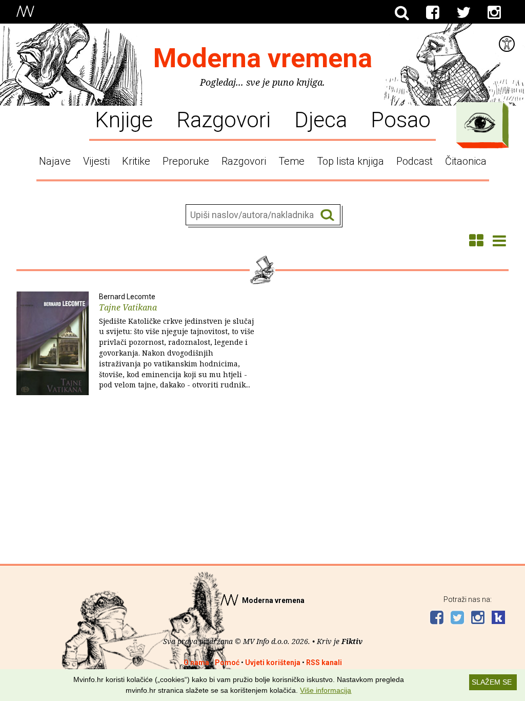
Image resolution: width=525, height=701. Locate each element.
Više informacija (325, 690)
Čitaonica (466, 161)
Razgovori (223, 119)
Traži (327, 215)
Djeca (320, 119)
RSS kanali (324, 662)
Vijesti (96, 161)
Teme (291, 161)
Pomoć (227, 662)
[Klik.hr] (498, 619)
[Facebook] (432, 13)
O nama (196, 662)
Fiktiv (351, 641)
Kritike (136, 161)
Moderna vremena (262, 58)
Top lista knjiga (350, 161)
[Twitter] (463, 13)
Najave (55, 161)
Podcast (414, 161)
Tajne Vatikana (176, 341)
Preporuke (186, 161)
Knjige (124, 119)
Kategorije (479, 122)
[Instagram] (494, 13)
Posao (401, 119)
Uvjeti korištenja (272, 662)
